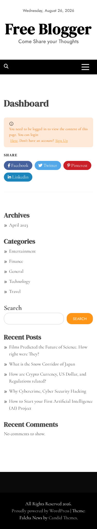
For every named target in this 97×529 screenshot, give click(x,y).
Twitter (49, 165)
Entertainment (22, 251)
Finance (16, 261)
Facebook (19, 165)
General (16, 271)
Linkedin (19, 177)
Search (13, 308)
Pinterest (78, 165)
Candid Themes (63, 517)
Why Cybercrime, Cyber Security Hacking (47, 391)
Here (14, 140)
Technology (19, 281)
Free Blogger (48, 29)
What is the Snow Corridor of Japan (42, 364)
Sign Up (61, 140)
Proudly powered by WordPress (41, 511)
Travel (15, 291)
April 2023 (18, 225)
